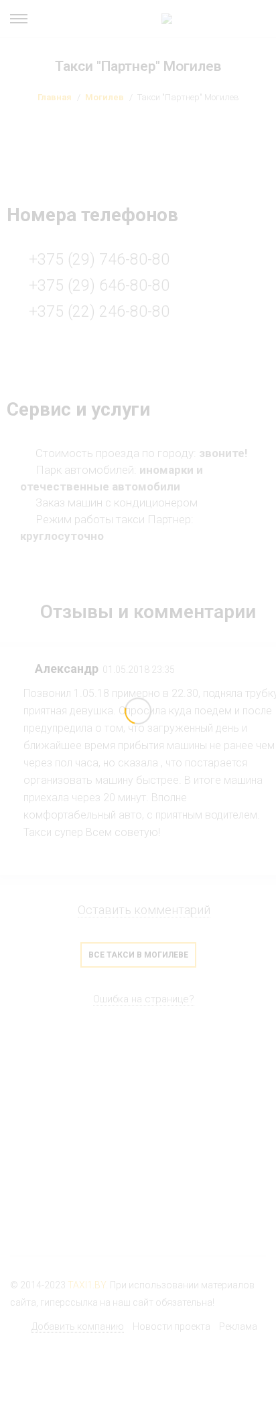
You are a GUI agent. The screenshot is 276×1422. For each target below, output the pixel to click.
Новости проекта (171, 1326)
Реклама (238, 1326)
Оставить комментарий (144, 910)
